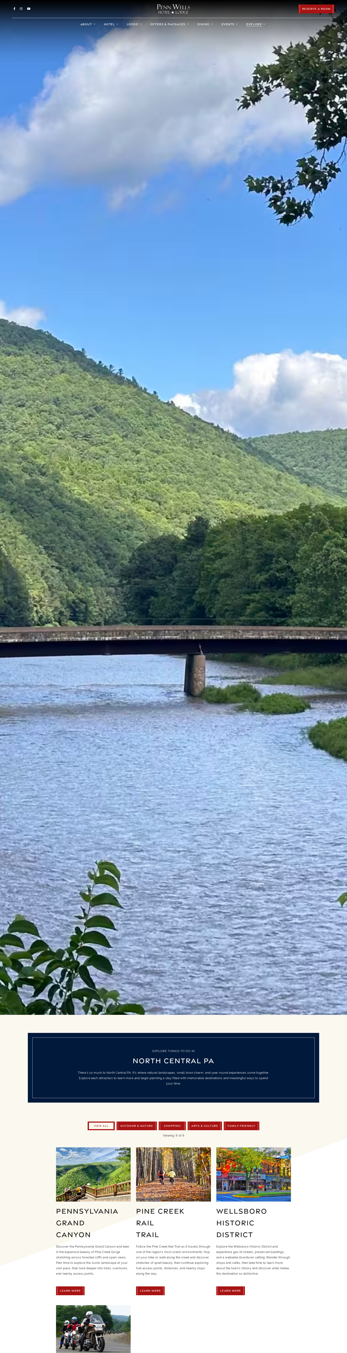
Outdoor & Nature (136, 1125)
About (86, 24)
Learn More (70, 1290)
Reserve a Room (316, 8)
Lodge (132, 24)
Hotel (109, 24)
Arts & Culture (204, 1125)
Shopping (172, 1125)
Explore (254, 24)
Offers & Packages (167, 24)
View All (101, 1125)
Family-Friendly (242, 1125)
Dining (203, 24)
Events (228, 24)
